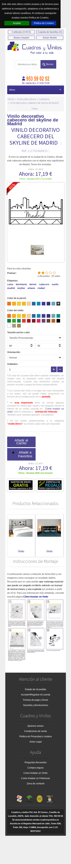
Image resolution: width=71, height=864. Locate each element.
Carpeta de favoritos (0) (50, 32)
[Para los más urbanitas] (35, 48)
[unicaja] (29, 798)
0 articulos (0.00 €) (21, 32)
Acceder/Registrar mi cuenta (35, 694)
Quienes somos (35, 726)
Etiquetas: (12, 280)
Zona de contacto (35, 783)
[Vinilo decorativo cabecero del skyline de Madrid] (37, 255)
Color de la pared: (16, 298)
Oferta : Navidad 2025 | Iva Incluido (35, 179)
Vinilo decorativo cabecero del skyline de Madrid (34, 103)
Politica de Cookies (44, 23)
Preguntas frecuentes (36, 762)
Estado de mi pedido (35, 689)
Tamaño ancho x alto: (18, 332)
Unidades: (12, 364)
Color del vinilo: (15, 310)
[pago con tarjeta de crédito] (19, 798)
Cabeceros (44, 99)
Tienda (10, 99)
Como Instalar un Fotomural (35, 778)
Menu (12, 90)
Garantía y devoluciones (35, 705)
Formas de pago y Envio (35, 700)
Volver (34, 108)
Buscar (49, 64)
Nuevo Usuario (21, 37)
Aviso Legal (36, 741)
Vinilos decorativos (26, 99)
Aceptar (17, 23)
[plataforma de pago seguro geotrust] (49, 798)
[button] (32, 346)
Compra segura (35, 767)
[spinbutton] (21, 345)
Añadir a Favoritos (25, 454)
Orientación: (13, 352)
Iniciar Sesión (50, 37)
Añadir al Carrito (21, 441)
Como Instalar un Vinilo (35, 773)
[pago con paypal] (39, 798)
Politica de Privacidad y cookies (35, 736)
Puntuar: (11, 273)
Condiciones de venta (35, 731)
